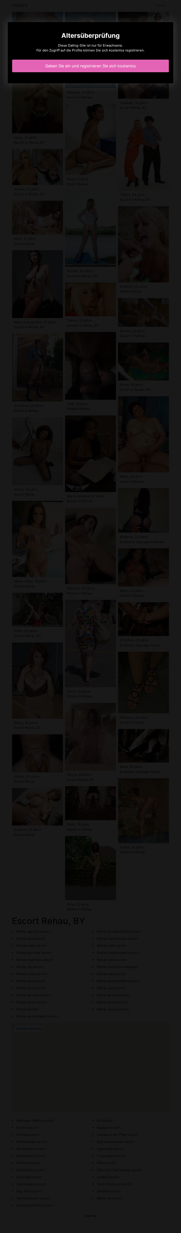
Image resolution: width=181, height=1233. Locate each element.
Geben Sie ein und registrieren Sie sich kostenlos (90, 66)
